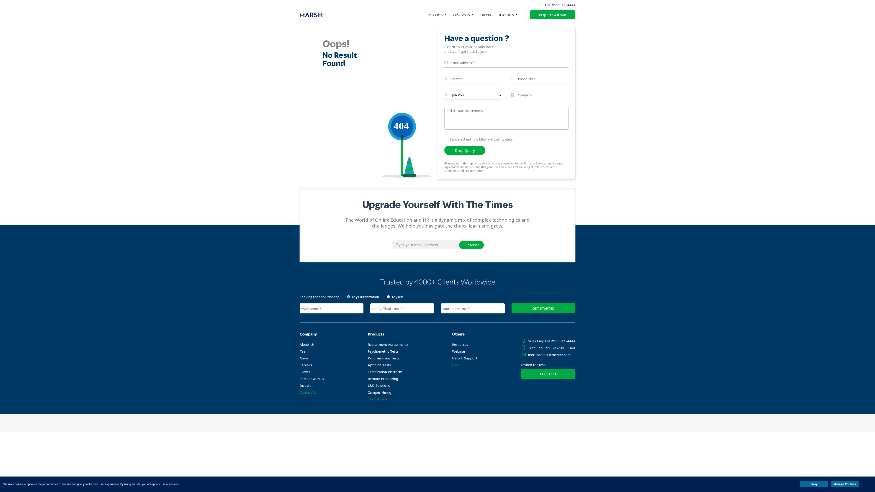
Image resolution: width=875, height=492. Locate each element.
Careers (306, 365)
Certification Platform (385, 371)
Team (304, 351)
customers (461, 15)
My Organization (365, 297)
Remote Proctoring (383, 378)
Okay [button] (814, 484)
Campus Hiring (379, 392)
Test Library (377, 399)
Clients (305, 371)
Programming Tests (383, 358)
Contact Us (308, 392)
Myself (397, 297)
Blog (455, 365)
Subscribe (471, 245)
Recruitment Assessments (388, 344)
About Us (307, 344)
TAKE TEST (548, 374)
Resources (506, 15)
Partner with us (312, 378)
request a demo (552, 15)
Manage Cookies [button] (845, 484)
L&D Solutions (379, 385)
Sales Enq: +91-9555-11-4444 (551, 341)
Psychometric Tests (383, 351)
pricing (485, 15)
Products (435, 15)
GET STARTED (544, 308)
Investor (306, 385)
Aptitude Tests (379, 365)
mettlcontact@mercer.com (549, 354)
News (304, 358)
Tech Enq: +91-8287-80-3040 (551, 348)
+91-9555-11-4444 (560, 5)
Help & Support (464, 358)
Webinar (459, 351)
